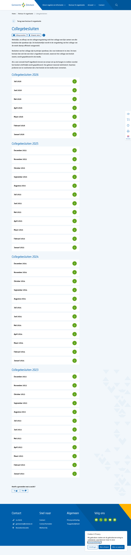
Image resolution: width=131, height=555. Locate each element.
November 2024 (20, 272)
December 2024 (20, 263)
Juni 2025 (18, 203)
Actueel (90, 5)
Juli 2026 (17, 81)
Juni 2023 (18, 430)
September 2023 (20, 403)
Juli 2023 (17, 421)
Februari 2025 (19, 239)
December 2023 (20, 377)
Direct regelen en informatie (52, 5)
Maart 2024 (18, 343)
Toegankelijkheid (73, 524)
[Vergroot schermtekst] (128, 120)
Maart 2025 (18, 230)
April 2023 (18, 447)
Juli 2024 (17, 308)
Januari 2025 (19, 247)
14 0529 (19, 520)
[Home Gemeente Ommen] (23, 5)
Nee (23, 491)
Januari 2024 (19, 361)
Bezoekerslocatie (22, 528)
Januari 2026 (19, 134)
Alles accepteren (117, 547)
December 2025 (20, 150)
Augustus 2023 (20, 412)
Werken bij (43, 528)
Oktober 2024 (19, 281)
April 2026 (18, 108)
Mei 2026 (17, 99)
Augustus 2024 (20, 299)
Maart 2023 (18, 456)
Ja (15, 491)
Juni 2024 (18, 316)
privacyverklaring (94, 542)
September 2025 (20, 177)
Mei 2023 (17, 438)
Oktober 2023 (19, 394)
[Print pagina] (128, 131)
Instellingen (93, 547)
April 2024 (18, 334)
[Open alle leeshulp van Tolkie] (43, 35)
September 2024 (20, 290)
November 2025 (20, 159)
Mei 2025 (17, 212)
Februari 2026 (19, 126)
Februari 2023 (19, 465)
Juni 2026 (18, 90)
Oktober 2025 (19, 168)
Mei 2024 (17, 325)
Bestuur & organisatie (77, 5)
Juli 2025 (17, 194)
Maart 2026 (18, 117)
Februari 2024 (19, 352)
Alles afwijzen (104, 547)
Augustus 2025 (20, 186)
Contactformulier (45, 524)
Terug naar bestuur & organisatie (29, 21)
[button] (128, 114)
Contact (101, 5)
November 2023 (20, 385)
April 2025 (18, 221)
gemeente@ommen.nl (24, 524)
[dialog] (106, 541)
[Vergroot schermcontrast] (128, 125)
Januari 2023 (19, 474)
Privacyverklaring (73, 520)
